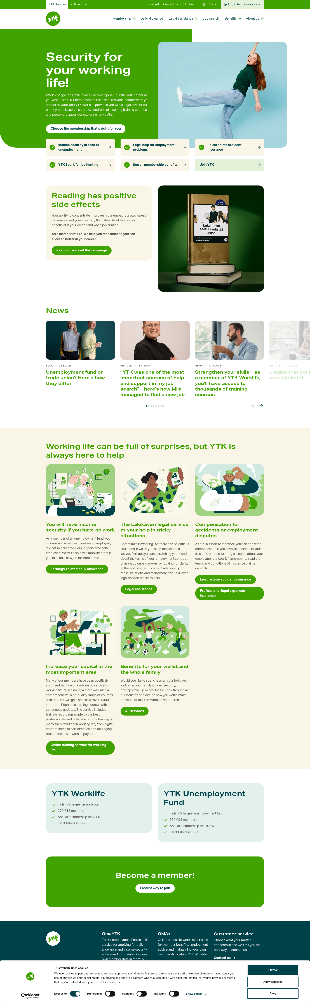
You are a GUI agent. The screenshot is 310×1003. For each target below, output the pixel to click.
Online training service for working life (78, 747)
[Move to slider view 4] (153, 406)
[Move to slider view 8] (164, 406)
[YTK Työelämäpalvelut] (53, 18)
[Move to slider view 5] (156, 406)
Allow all (272, 969)
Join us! (154, 4)
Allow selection (273, 981)
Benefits (231, 18)
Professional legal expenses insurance (222, 593)
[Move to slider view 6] (158, 406)
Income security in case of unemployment (78, 147)
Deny (273, 993)
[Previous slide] (253, 406)
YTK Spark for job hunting (78, 164)
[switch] (110, 994)
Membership (122, 18)
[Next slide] (261, 406)
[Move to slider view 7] (161, 406)
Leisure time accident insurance (224, 147)
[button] (190, 4)
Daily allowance (151, 18)
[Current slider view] (146, 406)
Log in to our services (242, 4)
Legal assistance (181, 18)
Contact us (170, 4)
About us (252, 18)
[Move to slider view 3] (151, 406)
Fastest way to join (155, 888)
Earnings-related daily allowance (77, 569)
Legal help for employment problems (154, 147)
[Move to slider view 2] (148, 406)
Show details (194, 993)
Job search (211, 18)
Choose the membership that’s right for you (86, 128)
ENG (210, 4)
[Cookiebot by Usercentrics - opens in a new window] (30, 996)
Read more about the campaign (81, 250)
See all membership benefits (155, 164)
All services (134, 711)
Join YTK (207, 164)
